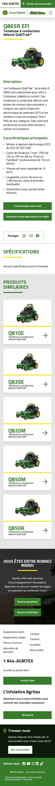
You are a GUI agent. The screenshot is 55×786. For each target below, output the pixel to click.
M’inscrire (27, 715)
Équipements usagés (14, 637)
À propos (34, 633)
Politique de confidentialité (15, 777)
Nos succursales (20, 749)
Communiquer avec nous (27, 206)
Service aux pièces (27, 601)
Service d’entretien (27, 612)
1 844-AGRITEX (10, 4)
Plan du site (27, 779)
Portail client (27, 680)
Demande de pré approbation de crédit (27, 216)
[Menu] (50, 13)
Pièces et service (12, 642)
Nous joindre (37, 650)
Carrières (35, 639)
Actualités (35, 644)
